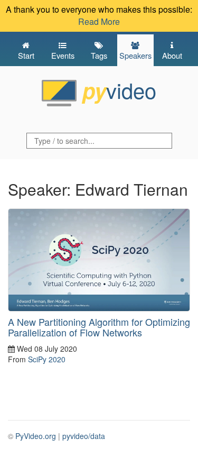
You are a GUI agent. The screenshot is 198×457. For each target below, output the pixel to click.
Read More (99, 21)
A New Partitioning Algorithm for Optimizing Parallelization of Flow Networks (99, 327)
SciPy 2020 (46, 359)
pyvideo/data (83, 436)
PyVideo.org (35, 436)
